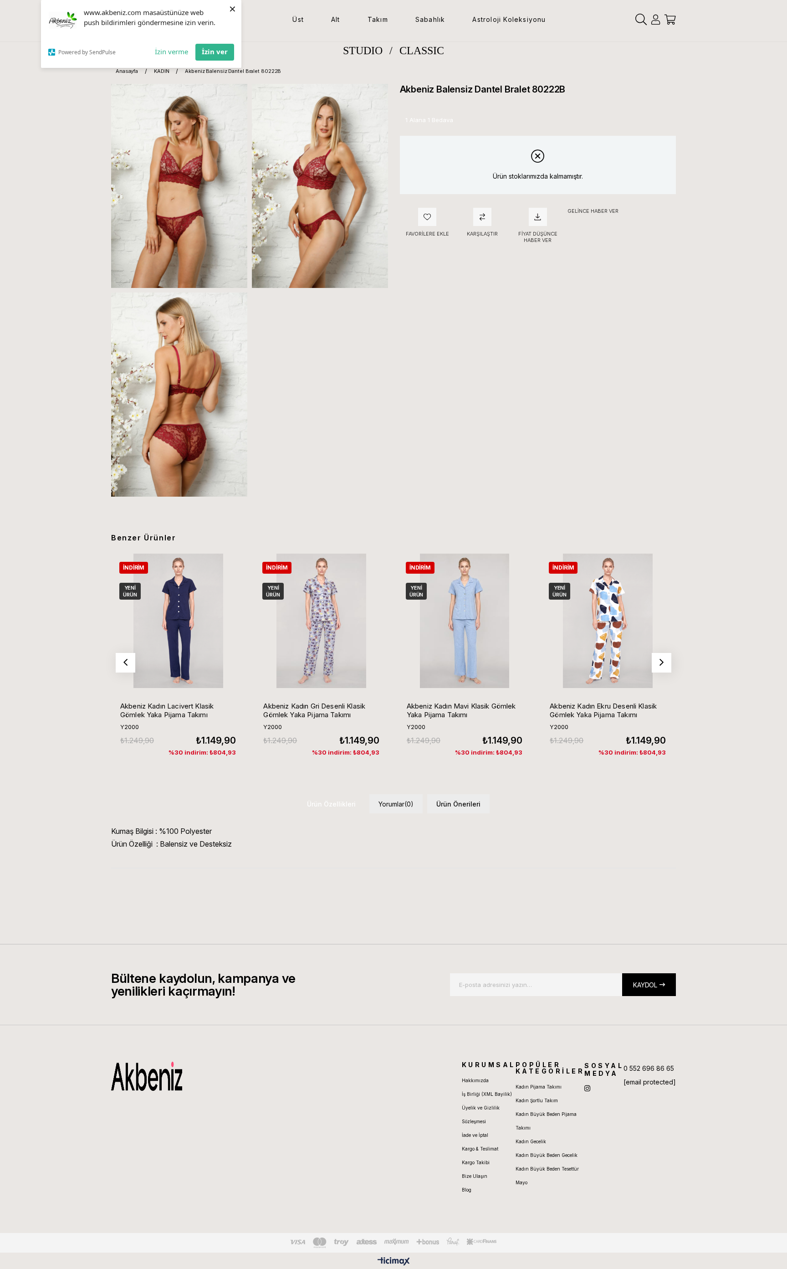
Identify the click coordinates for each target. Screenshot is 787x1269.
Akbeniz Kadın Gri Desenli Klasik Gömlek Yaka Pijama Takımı (314, 710)
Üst (298, 19)
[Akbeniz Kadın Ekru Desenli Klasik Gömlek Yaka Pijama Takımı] (608, 621)
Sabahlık (430, 19)
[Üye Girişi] (655, 20)
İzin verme (171, 51)
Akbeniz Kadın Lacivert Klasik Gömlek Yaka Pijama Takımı (167, 710)
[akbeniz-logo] (190, 1076)
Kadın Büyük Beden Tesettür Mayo (547, 1175)
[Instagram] (587, 1088)
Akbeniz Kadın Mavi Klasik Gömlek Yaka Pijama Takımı (461, 710)
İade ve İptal (475, 1135)
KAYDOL (645, 985)
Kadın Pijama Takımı (539, 1086)
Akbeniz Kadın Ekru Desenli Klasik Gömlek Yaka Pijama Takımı (603, 710)
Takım (378, 19)
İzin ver (215, 51)
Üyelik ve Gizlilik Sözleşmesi (481, 1114)
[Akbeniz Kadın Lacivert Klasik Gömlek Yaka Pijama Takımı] (178, 621)
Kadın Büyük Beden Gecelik (546, 1155)
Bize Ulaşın (474, 1176)
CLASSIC (421, 50)
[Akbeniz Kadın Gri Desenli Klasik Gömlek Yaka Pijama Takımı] (321, 621)
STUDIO (363, 50)
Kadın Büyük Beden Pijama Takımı (546, 1120)
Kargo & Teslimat (480, 1148)
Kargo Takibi (476, 1162)
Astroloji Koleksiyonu (509, 19)
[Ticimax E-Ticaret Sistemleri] (394, 1262)
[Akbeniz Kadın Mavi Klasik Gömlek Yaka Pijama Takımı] (464, 621)
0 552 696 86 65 (648, 1068)
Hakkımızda (475, 1080)
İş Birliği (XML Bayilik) (487, 1094)
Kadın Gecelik (531, 1141)
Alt (335, 19)
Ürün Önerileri (458, 804)
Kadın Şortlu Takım (537, 1100)
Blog (466, 1189)
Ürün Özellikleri (331, 804)
